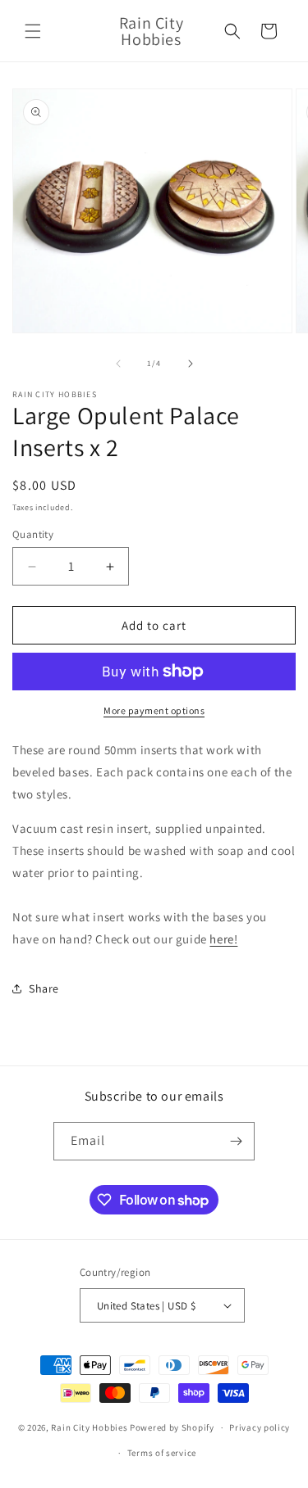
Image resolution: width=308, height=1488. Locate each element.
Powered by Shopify (172, 1427)
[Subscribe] (236, 1141)
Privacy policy (259, 1427)
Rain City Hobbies (89, 1427)
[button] (33, 31)
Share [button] (44, 988)
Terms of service (161, 1453)
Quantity (32, 534)
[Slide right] (190, 364)
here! (223, 939)
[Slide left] (118, 364)
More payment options (154, 710)
